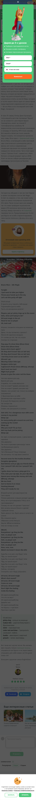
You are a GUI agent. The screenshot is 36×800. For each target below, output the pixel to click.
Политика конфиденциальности (24, 790)
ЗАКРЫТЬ (11, 795)
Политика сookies (7, 790)
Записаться (18, 76)
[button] (18, 2)
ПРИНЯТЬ (25, 795)
